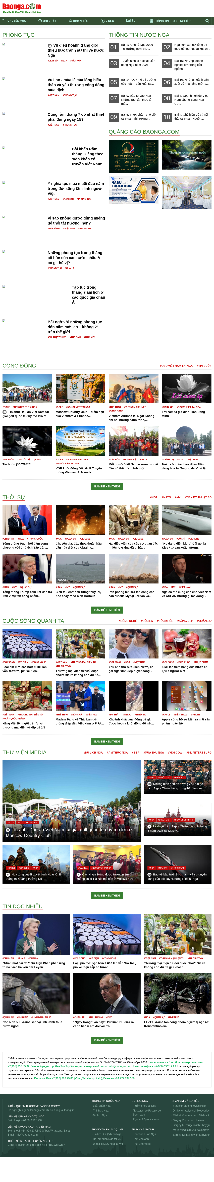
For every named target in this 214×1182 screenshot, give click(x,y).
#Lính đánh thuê (41, 1017)
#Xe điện (23, 662)
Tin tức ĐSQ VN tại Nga (107, 1134)
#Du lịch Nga (93, 752)
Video (110, 21)
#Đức (109, 1017)
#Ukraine (85, 539)
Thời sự (14, 497)
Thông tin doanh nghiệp (172, 21)
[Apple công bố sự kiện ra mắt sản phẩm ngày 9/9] (187, 696)
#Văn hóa (75, 60)
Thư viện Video (142, 1143)
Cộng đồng (19, 366)
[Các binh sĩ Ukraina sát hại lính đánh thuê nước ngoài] (36, 993)
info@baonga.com (27, 1134)
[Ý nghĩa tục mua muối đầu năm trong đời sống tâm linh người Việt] (23, 185)
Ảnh (134, 21)
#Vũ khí (181, 539)
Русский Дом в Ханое (146, 1119)
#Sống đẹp (185, 621)
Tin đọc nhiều (23, 906)
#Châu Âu (33, 958)
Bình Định (8, 355)
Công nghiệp (10, 493)
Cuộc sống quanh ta (33, 621)
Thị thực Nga (101, 1110)
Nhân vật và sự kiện (185, 1100)
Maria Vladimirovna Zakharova (191, 1130)
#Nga (64, 60)
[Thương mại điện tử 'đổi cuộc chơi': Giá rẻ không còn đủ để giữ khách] (80, 643)
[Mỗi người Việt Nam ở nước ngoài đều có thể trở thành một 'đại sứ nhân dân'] (133, 440)
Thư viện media (24, 752)
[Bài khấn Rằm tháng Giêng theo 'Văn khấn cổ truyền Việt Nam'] (36, 150)
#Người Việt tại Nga (25, 407)
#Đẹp (135, 752)
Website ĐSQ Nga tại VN (108, 1143)
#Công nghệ (128, 621)
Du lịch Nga (100, 1115)
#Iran (6, 587)
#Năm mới (68, 199)
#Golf (6, 407)
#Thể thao (115, 407)
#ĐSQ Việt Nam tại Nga (176, 365)
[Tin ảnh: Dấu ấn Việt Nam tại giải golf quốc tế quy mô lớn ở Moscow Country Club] (27, 388)
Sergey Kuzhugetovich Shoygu (191, 1125)
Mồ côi (6, 1164)
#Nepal (127, 714)
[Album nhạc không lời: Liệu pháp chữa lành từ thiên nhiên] (187, 154)
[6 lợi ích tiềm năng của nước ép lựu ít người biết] (187, 643)
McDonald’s (10, 1168)
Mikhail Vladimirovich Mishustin (191, 1115)
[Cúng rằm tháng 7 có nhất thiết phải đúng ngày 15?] (23, 115)
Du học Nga (140, 1100)
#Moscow (175, 752)
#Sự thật (114, 714)
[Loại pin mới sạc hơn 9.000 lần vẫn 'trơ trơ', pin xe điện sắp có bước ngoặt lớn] (27, 643)
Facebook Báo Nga (144, 1134)
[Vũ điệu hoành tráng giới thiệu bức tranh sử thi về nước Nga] (23, 46)
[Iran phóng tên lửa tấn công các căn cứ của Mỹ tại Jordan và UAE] (133, 568)
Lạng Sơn (8, 1045)
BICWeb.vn (56, 1144)
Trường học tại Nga (144, 1105)
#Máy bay (162, 868)
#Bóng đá (76, 714)
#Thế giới (75, 337)
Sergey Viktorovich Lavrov (188, 1120)
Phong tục (18, 35)
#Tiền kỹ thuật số (198, 497)
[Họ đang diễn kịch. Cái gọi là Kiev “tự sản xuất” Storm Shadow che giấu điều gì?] (187, 520)
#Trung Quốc (35, 539)
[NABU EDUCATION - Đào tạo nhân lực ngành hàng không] (133, 190)
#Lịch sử (53, 60)
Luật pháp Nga (102, 1105)
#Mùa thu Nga (153, 752)
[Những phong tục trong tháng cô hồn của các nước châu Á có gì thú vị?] (23, 256)
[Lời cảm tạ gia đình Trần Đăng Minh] (187, 388)
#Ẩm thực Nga (117, 752)
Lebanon (8, 1049)
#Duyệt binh (164, 777)
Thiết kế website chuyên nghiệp (30, 1141)
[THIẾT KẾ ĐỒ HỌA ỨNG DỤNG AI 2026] (133, 156)
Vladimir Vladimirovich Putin (189, 1105)
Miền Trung (9, 1160)
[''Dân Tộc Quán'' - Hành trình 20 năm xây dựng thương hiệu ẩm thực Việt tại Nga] (187, 192)
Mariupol (8, 1172)
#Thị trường (63, 666)
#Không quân (178, 868)
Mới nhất (49, 21)
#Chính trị (168, 459)
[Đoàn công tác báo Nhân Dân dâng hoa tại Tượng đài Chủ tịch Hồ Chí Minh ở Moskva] (187, 440)
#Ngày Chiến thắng (184, 820)
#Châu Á (69, 268)
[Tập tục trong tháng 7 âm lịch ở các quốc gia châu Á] (35, 286)
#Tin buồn (204, 365)
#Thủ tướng (96, 1017)
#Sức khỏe (165, 621)
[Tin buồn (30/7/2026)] (27, 440)
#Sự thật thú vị (57, 337)
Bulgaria (8, 359)
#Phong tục (70, 95)
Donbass (8, 492)
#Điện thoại (180, 714)
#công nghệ (38, 662)
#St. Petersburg (198, 752)
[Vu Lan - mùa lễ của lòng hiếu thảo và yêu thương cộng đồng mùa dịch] (23, 83)
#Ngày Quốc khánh (14, 718)
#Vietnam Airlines (135, 407)
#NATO (166, 497)
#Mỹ (178, 497)
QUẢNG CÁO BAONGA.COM (144, 132)
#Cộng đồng (116, 411)
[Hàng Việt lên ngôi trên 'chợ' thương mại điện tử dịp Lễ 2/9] (27, 696)
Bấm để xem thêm (107, 486)
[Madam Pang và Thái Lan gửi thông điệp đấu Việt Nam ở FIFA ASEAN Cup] (80, 696)
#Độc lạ (147, 621)
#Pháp (21, 958)
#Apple (166, 714)
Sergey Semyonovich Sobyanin (191, 1134)
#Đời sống (54, 228)
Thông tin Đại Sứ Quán (107, 1129)
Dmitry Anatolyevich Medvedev (191, 1110)
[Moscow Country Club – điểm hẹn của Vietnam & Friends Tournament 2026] (80, 388)
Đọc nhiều (80, 21)
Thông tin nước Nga (139, 35)
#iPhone (195, 714)
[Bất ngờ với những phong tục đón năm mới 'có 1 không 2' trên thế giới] (23, 325)
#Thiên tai (140, 714)
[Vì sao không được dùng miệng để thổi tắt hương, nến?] (23, 219)
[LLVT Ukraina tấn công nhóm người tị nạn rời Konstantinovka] (177, 993)
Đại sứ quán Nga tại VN (107, 1139)
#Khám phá (179, 777)
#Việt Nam (53, 95)
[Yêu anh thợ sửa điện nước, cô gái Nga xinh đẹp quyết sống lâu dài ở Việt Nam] (133, 643)
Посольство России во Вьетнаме (147, 1112)
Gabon (7, 616)
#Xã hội (11, 868)
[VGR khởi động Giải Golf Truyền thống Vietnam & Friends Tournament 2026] (80, 440)
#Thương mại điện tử (83, 662)
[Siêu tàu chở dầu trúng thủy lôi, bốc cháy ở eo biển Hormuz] (80, 568)
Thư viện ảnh (141, 1139)
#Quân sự (70, 539)
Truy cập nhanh (143, 1129)
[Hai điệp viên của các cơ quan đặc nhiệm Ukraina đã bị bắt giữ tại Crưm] (133, 520)
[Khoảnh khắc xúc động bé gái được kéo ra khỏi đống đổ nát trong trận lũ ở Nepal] (133, 696)
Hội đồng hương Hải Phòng (19, 747)
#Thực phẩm (201, 662)
